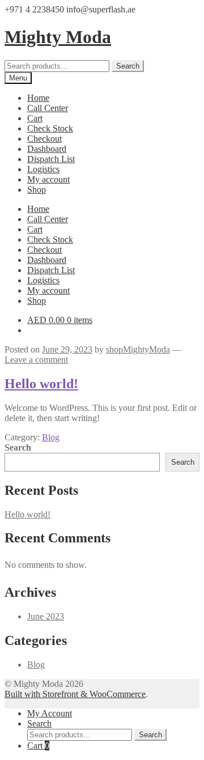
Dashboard (46, 149)
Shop (36, 189)
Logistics (43, 169)
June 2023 (45, 616)
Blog (51, 437)
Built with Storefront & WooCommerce (75, 694)
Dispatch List (51, 159)
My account (48, 179)
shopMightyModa (138, 349)
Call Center (47, 108)
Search (127, 66)
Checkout (44, 138)
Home (38, 98)
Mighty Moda (58, 37)
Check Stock (50, 128)
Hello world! (41, 383)
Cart (34, 118)
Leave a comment (36, 359)
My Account (49, 713)
